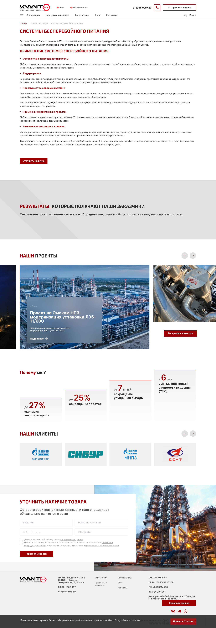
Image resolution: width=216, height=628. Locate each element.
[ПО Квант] (35, 7)
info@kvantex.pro (67, 592)
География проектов (180, 333)
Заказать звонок (36, 553)
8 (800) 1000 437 (66, 587)
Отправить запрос (179, 7)
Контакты (111, 15)
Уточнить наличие (34, 160)
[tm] (179, 611)
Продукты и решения (57, 15)
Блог (97, 15)
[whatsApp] (185, 611)
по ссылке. (135, 620)
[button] (184, 255)
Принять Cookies (183, 621)
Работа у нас (82, 15)
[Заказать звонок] (157, 7)
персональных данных (71, 539)
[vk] (173, 611)
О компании (33, 15)
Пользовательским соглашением (102, 545)
